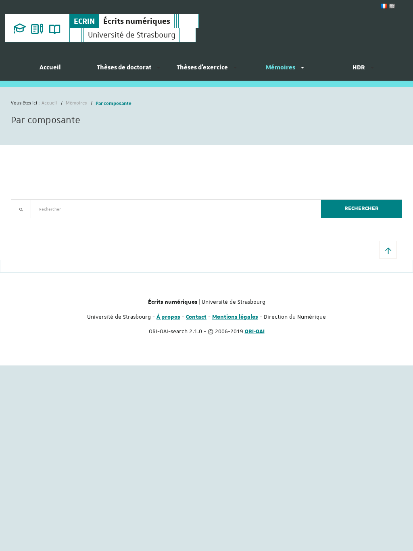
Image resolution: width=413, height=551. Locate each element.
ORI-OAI (255, 331)
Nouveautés (67, 222)
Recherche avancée (31, 222)
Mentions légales (235, 317)
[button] (388, 250)
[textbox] (173, 209)
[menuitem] (50, 71)
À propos (168, 317)
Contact (196, 317)
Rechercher (361, 208)
